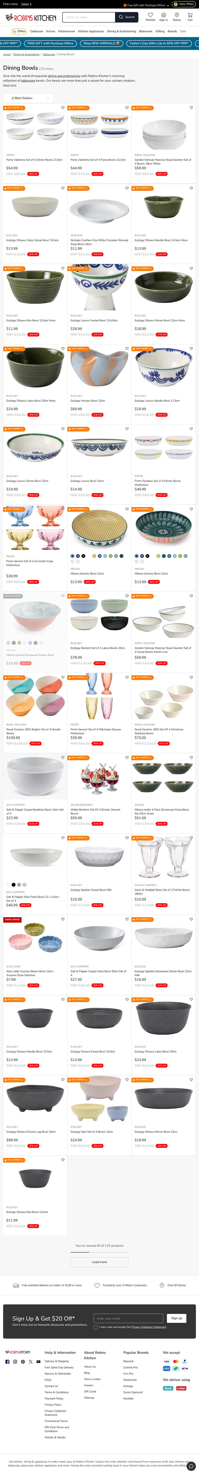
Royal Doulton (145, 155)
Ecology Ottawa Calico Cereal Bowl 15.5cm (32, 240)
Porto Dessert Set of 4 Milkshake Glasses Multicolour (96, 731)
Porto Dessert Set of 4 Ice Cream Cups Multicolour (29, 563)
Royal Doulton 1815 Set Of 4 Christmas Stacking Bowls (159, 731)
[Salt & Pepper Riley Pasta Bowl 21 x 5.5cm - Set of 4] (35, 856)
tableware (28, 80)
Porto (10, 155)
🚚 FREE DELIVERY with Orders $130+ (141, 6)
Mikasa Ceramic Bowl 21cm (87, 573)
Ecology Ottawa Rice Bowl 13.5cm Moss (31, 320)
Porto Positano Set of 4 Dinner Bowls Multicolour (158, 483)
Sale (183, 31)
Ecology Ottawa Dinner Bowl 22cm (156, 1132)
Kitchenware (66, 31)
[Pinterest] (23, 1362)
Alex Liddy (13, 967)
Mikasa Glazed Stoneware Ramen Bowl (30, 655)
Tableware (49, 54)
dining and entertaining (64, 76)
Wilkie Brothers (82, 805)
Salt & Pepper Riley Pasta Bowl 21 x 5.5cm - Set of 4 (33, 899)
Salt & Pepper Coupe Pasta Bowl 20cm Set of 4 (98, 973)
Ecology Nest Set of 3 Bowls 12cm (92, 1132)
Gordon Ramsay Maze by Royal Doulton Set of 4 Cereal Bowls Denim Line (163, 650)
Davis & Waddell (146, 885)
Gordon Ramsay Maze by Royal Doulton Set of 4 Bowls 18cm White (163, 162)
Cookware (36, 31)
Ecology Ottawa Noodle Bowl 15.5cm (29, 1051)
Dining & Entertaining (121, 31)
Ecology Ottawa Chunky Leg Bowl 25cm (31, 1132)
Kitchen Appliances (91, 31)
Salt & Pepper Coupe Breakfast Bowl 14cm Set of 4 (35, 811)
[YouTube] (38, 1362)
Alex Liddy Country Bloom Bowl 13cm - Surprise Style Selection (30, 973)
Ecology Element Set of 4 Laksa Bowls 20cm (98, 648)
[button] (99, 1262)
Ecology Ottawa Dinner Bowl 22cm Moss (160, 320)
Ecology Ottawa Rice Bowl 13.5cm (27, 1212)
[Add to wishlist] (63, 108)
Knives (50, 31)
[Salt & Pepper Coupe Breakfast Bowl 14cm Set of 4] (35, 776)
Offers (21, 31)
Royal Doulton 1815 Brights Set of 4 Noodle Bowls (33, 731)
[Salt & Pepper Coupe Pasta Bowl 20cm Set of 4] (99, 938)
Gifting (160, 31)
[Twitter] (31, 1362)
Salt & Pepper (15, 805)
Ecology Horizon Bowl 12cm (88, 400)
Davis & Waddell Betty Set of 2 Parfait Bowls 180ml (162, 892)
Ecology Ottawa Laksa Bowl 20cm (155, 1051)
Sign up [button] (176, 1318)
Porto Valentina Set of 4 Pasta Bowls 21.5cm (98, 160)
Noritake (77, 235)
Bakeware (145, 31)
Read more (9, 85)
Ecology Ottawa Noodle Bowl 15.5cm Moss (161, 240)
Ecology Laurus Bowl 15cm (87, 481)
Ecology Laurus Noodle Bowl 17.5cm (157, 400)
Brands (172, 31)
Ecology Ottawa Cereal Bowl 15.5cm (93, 1051)
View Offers (184, 4)
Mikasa (75, 569)
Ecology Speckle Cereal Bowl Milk (91, 890)
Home (6, 54)
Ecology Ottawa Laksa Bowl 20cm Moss (31, 400)
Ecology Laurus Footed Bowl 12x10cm (94, 320)
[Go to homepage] (30, 17)
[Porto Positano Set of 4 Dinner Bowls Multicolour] (164, 448)
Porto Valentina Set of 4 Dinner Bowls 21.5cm (34, 160)
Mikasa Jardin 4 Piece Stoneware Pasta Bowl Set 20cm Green (162, 811)
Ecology (12, 235)
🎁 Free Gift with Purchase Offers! (144, 2)
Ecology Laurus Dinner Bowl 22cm (27, 481)
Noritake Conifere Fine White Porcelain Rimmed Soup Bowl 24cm (99, 242)
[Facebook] (7, 1362)
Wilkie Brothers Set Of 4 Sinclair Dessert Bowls (95, 811)
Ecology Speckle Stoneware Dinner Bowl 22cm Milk (163, 973)
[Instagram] (15, 1362)
